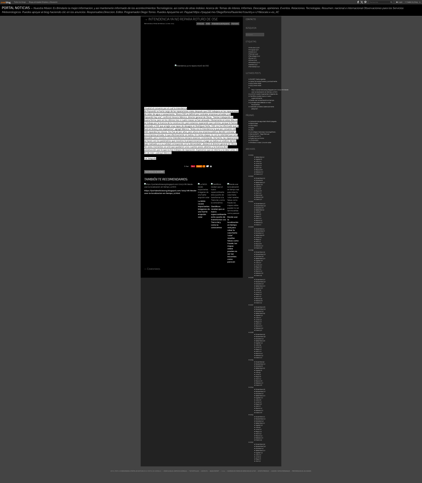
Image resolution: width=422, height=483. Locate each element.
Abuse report (214, 471)
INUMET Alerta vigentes (258, 79)
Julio (257, 161)
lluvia (251, 58)
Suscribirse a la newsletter (154, 172)
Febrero (258, 172)
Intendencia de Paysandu (221, 24)
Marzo (258, 170)
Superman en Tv (255, 136)
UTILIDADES (254, 140)
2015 (251, 360)
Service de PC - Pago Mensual (259, 134)
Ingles (252, 127)
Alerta (251, 52)
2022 (251, 176)
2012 (251, 442)
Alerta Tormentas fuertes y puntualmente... (264, 81)
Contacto (251, 19)
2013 (251, 415)
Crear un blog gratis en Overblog (175, 471)
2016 (251, 332)
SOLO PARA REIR (255, 83)
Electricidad (254, 123)
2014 (251, 387)
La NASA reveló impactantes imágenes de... (264, 94)
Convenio (235, 24)
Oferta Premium (263, 471)
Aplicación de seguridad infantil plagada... (263, 121)
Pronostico (252, 62)
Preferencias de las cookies (301, 471)
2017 (251, 305)
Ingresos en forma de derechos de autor (241, 471)
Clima (251, 60)
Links (251, 130)
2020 (252, 227)
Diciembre (259, 178)
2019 (251, 250)
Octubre (258, 180)
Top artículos (194, 471)
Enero (257, 174)
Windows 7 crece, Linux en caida (260, 142)
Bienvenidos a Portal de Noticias (132, 471)
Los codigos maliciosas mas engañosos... (263, 132)
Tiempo (251, 54)
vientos (251, 64)
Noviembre (259, 206)
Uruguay (252, 50)
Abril (257, 168)
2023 (251, 155)
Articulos (201, 24)
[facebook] (358, 2)
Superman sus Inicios (257, 138)
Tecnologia (252, 56)
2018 (251, 277)
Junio (257, 163)
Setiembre (259, 157)
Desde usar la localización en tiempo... (262, 100)
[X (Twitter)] (361, 2)
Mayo (257, 165)
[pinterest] (365, 2)
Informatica (253, 125)
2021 (251, 201)
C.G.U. (223, 471)
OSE (208, 24)
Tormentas (252, 66)
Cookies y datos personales (280, 471)
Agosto (258, 159)
